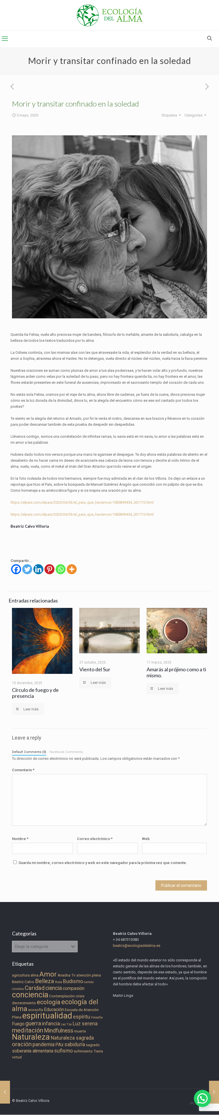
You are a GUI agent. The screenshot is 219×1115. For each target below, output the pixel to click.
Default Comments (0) (29, 752)
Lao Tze (66, 1024)
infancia (51, 1023)
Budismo (73, 981)
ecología (48, 1002)
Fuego (18, 1023)
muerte (80, 1031)
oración (22, 1044)
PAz (59, 1044)
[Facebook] (16, 569)
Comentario (23, 770)
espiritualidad (47, 1015)
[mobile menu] (5, 39)
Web (146, 839)
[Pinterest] (49, 569)
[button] (202, 1098)
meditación (27, 1030)
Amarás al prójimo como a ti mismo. (176, 672)
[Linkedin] (38, 569)
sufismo (63, 1051)
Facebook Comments (66, 752)
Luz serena (85, 1023)
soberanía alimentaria (32, 1051)
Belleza (44, 981)
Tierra (98, 1051)
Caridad (34, 988)
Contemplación (62, 996)
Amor (48, 974)
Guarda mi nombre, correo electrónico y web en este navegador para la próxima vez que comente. (103, 863)
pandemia (43, 1044)
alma (34, 975)
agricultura (21, 975)
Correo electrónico (95, 839)
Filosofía (97, 1017)
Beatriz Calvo (23, 982)
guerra (33, 1023)
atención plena (88, 975)
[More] (72, 569)
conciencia (30, 994)
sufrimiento (83, 1051)
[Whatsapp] (61, 569)
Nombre (20, 839)
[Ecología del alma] (110, 15)
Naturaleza (31, 1037)
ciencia (53, 988)
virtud (17, 1057)
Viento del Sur (94, 669)
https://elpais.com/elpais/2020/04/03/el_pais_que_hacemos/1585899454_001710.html (82, 502)
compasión (73, 988)
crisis (80, 996)
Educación (54, 1009)
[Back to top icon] (192, 1103)
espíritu (81, 1017)
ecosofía (35, 1010)
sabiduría (74, 1044)
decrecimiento (24, 1003)
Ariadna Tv (67, 975)
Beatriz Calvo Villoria (30, 526)
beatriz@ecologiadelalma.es (136, 945)
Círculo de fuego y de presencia (35, 693)
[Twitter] (27, 569)
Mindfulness (58, 1030)
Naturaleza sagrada (72, 1038)
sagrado (93, 1045)
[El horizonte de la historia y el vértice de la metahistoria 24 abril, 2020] (5, 1092)
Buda (58, 982)
